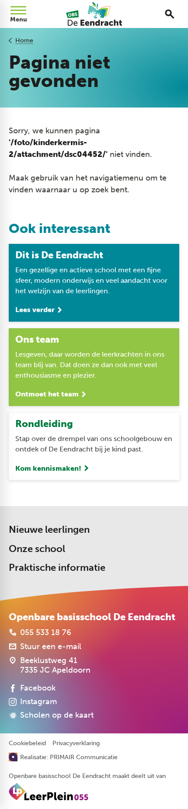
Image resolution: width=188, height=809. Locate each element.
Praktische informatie (57, 567)
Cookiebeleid (27, 743)
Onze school (37, 549)
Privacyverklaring (76, 743)
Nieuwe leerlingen (49, 529)
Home (24, 40)
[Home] (94, 14)
